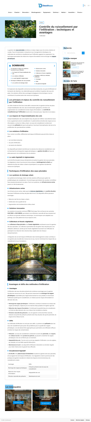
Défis (37, 81)
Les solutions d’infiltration (18, 76)
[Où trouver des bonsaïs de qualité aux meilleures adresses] (66, 65)
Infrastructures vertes (41, 68)
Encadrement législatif (41, 83)
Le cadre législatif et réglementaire (20, 78)
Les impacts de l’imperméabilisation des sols (21, 73)
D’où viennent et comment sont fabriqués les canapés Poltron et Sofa (74, 90)
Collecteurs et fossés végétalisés (43, 73)
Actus (41, 22)
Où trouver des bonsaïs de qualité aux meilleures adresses (77, 64)
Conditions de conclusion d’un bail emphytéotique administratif (45, 397)
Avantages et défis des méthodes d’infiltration (42, 76)
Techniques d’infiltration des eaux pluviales (20, 80)
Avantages (38, 79)
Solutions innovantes (40, 70)
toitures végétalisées (36, 191)
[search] (84, 5)
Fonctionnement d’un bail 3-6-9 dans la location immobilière (18, 397)
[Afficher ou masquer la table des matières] (40, 66)
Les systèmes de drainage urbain (20, 82)
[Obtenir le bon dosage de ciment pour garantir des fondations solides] (66, 73)
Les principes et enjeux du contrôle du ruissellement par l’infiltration (19, 69)
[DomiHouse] (45, 5)
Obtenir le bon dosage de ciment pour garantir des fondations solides (77, 72)
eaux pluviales (20, 50)
